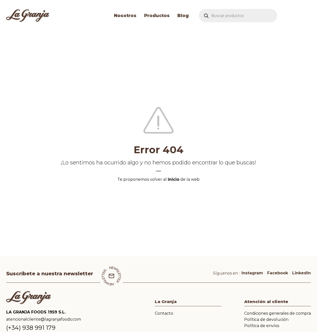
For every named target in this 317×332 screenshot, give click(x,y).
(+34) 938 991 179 (30, 327)
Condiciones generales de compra (277, 313)
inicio (173, 179)
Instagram (252, 273)
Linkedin (301, 273)
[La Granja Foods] (52, 15)
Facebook (277, 273)
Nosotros (125, 15)
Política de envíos (261, 325)
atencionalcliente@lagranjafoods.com (43, 319)
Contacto (164, 313)
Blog (183, 15)
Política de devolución (266, 319)
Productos (157, 15)
